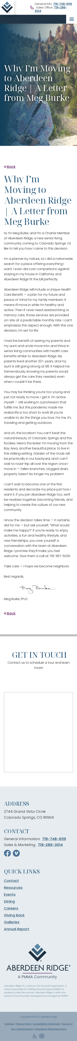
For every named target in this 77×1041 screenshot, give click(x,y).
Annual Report (16, 929)
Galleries (11, 922)
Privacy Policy (23, 1023)
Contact (11, 880)
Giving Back (14, 915)
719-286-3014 (50, 844)
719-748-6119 (62, 4)
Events (10, 894)
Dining (9, 901)
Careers (11, 908)
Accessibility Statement (47, 1023)
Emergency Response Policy (50, 1029)
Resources (13, 887)
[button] (71, 19)
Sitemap (9, 1023)
